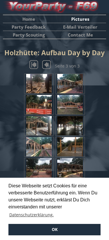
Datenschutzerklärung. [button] (31, 214)
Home (28, 19)
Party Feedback (29, 27)
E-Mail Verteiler (80, 27)
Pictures (80, 19)
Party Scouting (29, 35)
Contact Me (80, 35)
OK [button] (55, 229)
